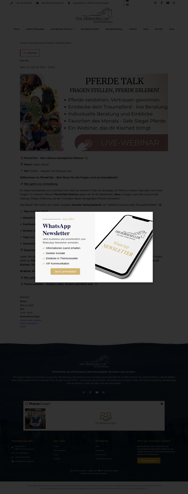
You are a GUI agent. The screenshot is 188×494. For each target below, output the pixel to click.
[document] (94, 247)
